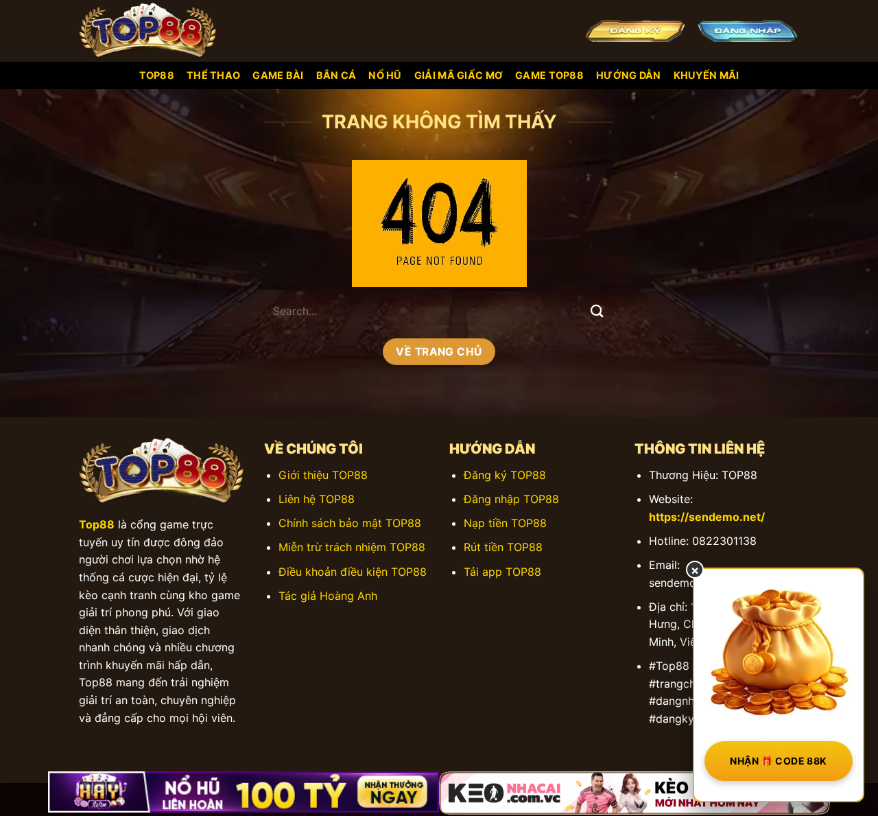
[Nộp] (597, 311)
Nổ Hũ (384, 75)
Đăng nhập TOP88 (511, 499)
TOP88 (156, 75)
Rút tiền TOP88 (503, 547)
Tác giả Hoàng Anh (327, 596)
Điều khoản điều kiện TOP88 (352, 572)
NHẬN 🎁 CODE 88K (778, 761)
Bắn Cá (336, 75)
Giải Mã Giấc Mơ (458, 75)
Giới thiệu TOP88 (323, 475)
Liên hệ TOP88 (316, 499)
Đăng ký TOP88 (505, 475)
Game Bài (277, 75)
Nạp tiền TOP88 (505, 523)
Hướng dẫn (628, 75)
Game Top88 (549, 75)
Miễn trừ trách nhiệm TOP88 (351, 547)
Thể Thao (213, 75)
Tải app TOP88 (502, 572)
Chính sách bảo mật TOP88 (349, 523)
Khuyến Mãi (706, 75)
